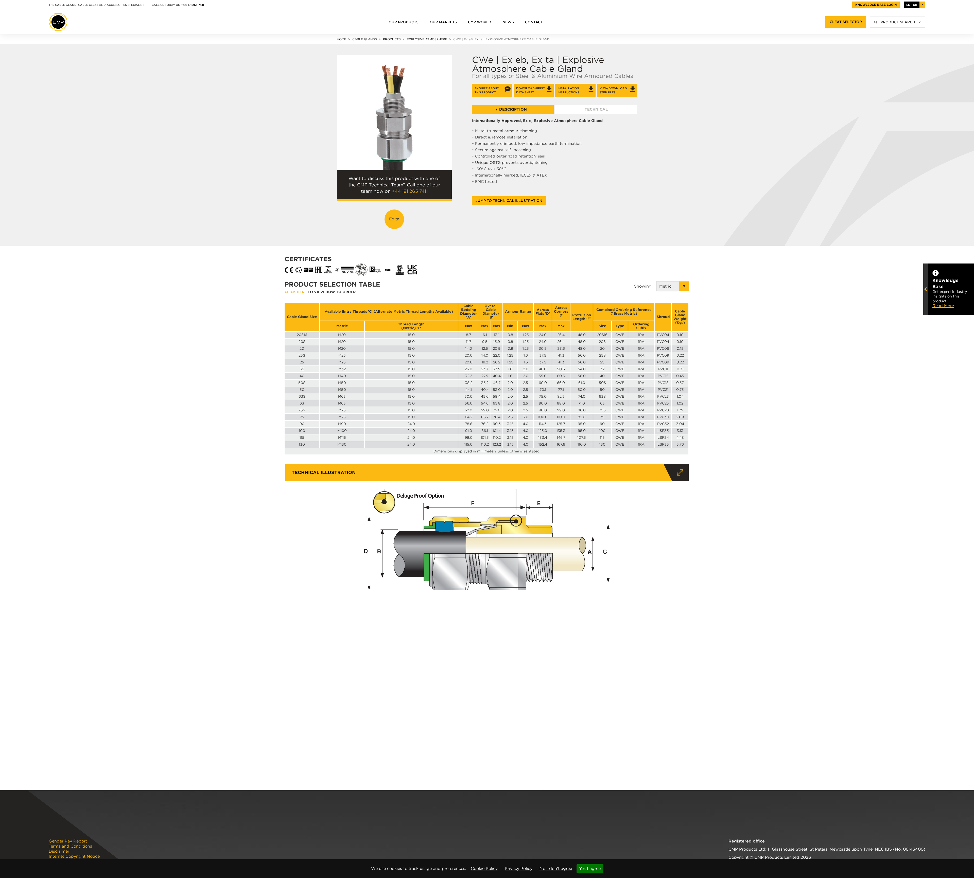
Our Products (404, 22)
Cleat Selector (846, 22)
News (508, 22)
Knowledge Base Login (876, 5)
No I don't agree (556, 868)
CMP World (479, 22)
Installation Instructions (568, 90)
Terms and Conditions (70, 846)
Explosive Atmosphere (427, 39)
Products (392, 39)
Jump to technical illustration (509, 201)
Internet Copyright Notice (74, 856)
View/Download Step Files (613, 90)
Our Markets (443, 22)
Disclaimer (59, 851)
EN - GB (911, 5)
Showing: (645, 286)
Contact (534, 22)
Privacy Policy (518, 868)
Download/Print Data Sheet (530, 90)
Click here (296, 292)
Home (341, 39)
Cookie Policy (484, 868)
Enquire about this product (487, 90)
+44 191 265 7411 (192, 5)
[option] (394, 112)
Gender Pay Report (68, 841)
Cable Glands (364, 39)
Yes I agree (590, 868)
